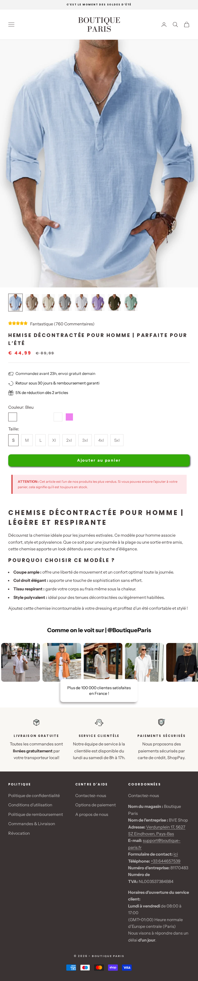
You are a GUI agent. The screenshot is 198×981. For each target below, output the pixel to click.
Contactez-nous (90, 795)
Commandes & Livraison (31, 823)
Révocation (19, 833)
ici (176, 854)
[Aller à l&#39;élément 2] (32, 302)
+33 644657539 (165, 861)
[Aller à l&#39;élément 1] (15, 302)
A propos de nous (91, 814)
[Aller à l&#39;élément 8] (131, 302)
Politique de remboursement (35, 814)
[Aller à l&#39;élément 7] (114, 302)
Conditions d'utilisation (30, 804)
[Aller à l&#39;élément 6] (98, 302)
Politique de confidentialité (34, 795)
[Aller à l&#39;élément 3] (48, 302)
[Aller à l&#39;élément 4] (65, 302)
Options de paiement (95, 804)
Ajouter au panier (99, 460)
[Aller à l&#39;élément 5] (81, 302)
